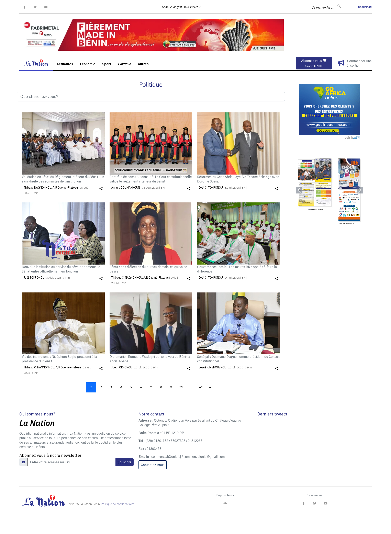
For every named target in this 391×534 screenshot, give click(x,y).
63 (200, 387)
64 (210, 387)
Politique (124, 64)
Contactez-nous (152, 465)
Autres (143, 64)
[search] (339, 6)
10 (180, 387)
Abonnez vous (312, 63)
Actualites (65, 64)
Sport (106, 64)
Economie (87, 64)
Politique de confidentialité (117, 504)
